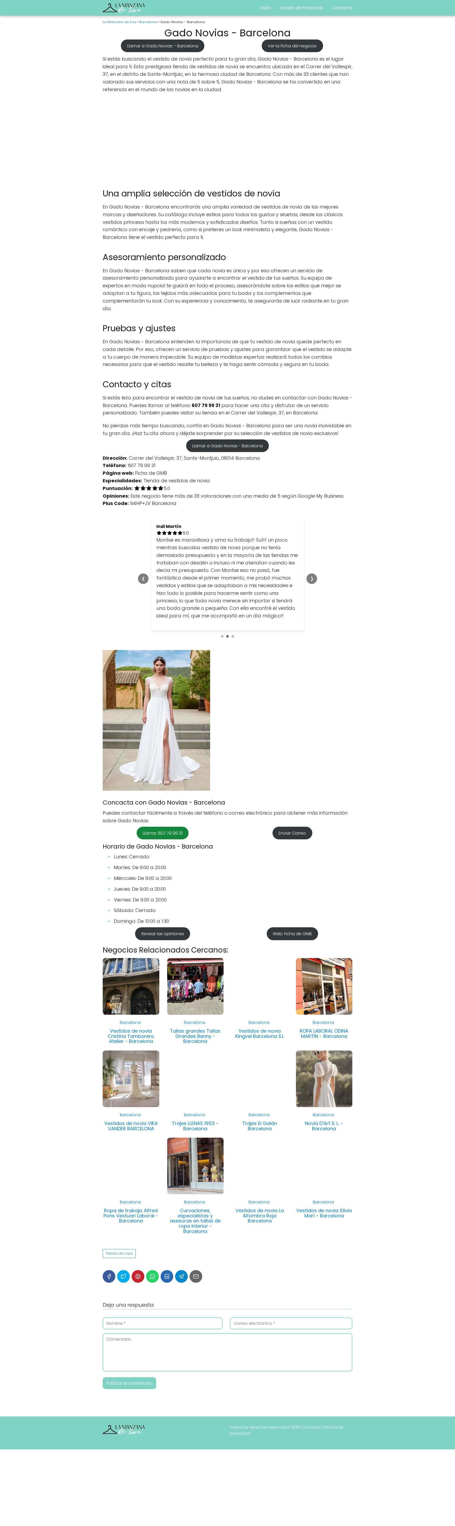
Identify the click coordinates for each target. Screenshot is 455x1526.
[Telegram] (181, 1276)
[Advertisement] (227, 140)
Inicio (265, 8)
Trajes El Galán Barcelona (259, 1126)
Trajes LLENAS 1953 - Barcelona (195, 1126)
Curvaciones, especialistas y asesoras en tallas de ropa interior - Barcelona (195, 1221)
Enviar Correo (292, 833)
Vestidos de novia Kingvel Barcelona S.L (259, 1033)
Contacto (342, 8)
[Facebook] (109, 1276)
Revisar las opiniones (162, 934)
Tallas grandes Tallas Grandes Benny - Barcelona (195, 1036)
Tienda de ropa (119, 1253)
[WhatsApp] (152, 1276)
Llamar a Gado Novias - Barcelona (227, 446)
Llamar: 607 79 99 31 (162, 833)
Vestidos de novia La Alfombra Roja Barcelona (259, 1215)
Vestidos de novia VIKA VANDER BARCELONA (131, 1126)
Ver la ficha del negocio (292, 46)
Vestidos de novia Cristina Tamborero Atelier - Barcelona (131, 1036)
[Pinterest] (138, 1276)
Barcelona (130, 1022)
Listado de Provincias (301, 8)
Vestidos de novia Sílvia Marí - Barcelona (324, 1213)
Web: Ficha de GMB (292, 934)
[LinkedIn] (167, 1276)
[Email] (196, 1276)
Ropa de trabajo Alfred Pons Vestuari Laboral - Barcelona (130, 1215)
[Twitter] (123, 1276)
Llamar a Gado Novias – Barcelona (162, 46)
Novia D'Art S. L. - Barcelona (324, 1126)
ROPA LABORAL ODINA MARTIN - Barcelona (324, 1033)
